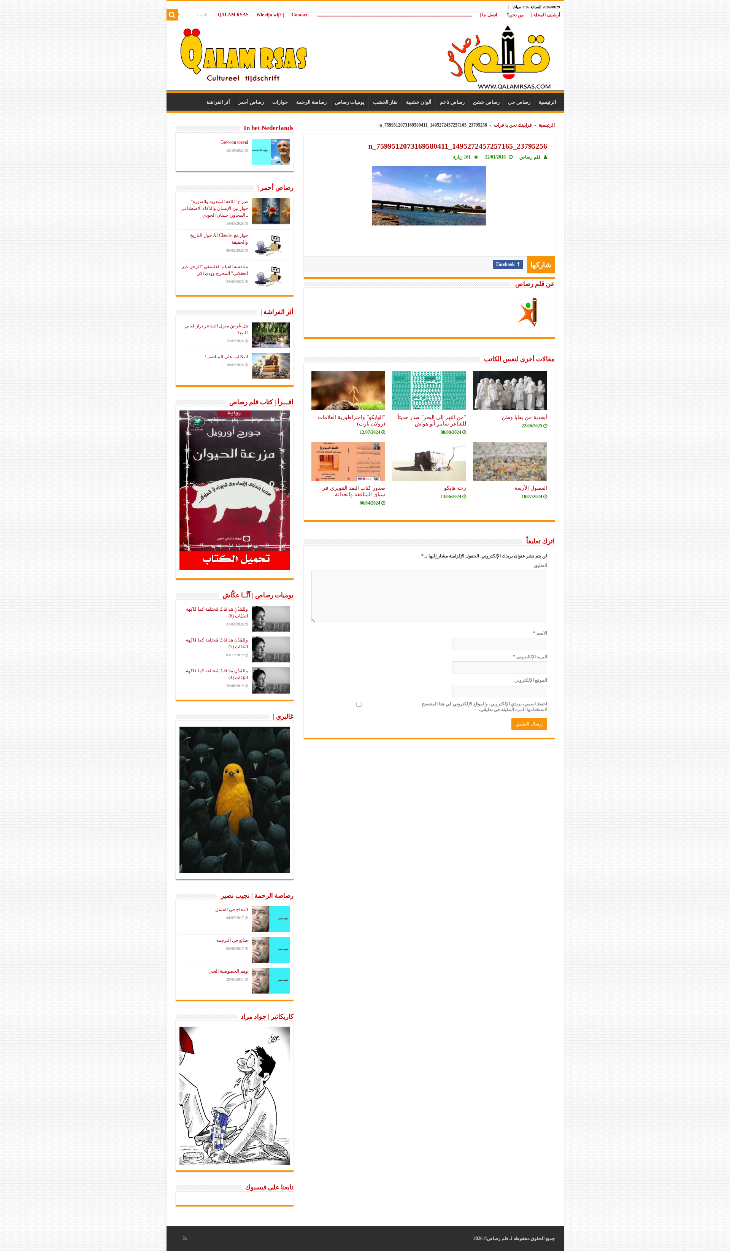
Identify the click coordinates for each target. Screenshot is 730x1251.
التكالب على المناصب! (226, 356)
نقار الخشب (385, 102)
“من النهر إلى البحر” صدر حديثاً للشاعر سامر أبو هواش (432, 420)
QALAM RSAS (233, 14)
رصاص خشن (486, 102)
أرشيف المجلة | (545, 14)
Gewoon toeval (234, 142)
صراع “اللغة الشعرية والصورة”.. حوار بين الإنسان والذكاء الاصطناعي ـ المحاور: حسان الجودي (214, 208)
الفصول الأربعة (530, 488)
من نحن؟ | (514, 14)
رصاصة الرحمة (311, 102)
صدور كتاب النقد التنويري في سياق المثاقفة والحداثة (353, 491)
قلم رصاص (530, 157)
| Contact (300, 14)
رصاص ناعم (452, 102)
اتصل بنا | (488, 14)
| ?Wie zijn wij (270, 14)
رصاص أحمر (251, 102)
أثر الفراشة (218, 102)
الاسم (540, 633)
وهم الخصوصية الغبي (228, 971)
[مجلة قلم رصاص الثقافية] (365, 53)
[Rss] (185, 1238)
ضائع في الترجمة (232, 940)
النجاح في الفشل (231, 909)
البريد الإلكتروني (530, 656)
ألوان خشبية (419, 102)
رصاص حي (519, 102)
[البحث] (172, 15)
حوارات (280, 102)
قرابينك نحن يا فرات (513, 125)
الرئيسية (547, 102)
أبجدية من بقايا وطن (524, 417)
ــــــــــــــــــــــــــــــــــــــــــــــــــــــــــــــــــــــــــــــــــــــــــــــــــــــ (394, 14)
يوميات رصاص (350, 102)
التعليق (540, 565)
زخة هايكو (455, 488)
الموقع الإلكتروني (530, 680)
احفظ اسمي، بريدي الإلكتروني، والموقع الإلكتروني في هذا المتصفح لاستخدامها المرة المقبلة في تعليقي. (484, 706)
